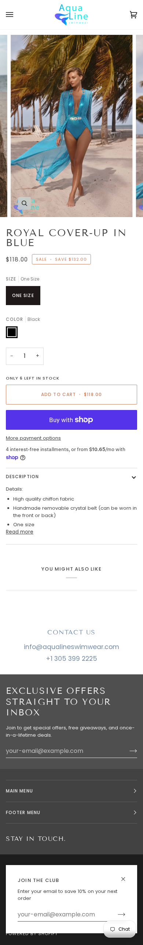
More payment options (33, 438)
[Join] (115, 914)
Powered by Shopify (32, 933)
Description (22, 476)
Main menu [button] (19, 791)
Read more (19, 531)
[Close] (126, 876)
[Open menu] (17, 14)
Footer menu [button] (23, 812)
